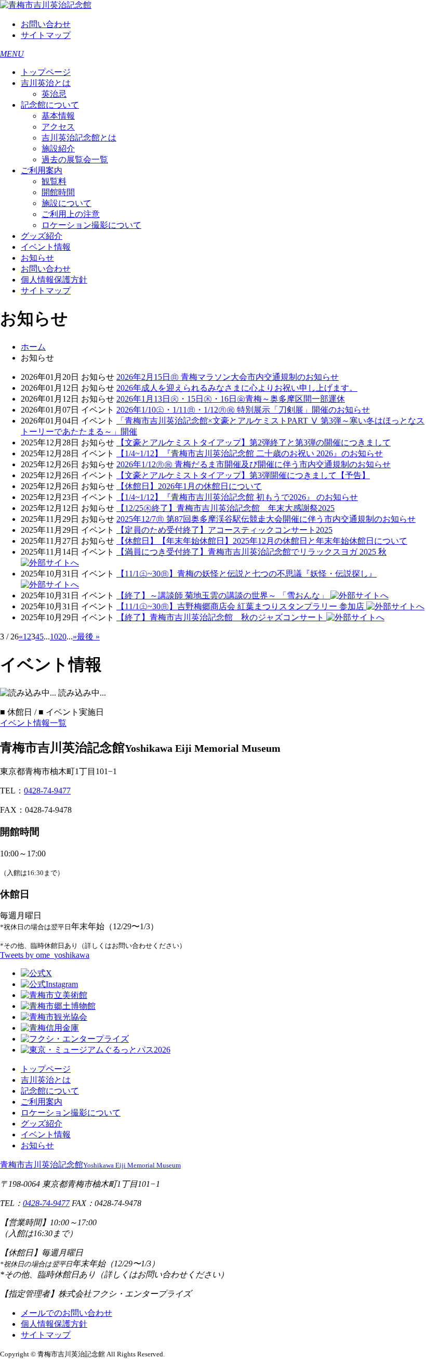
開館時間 (58, 192)
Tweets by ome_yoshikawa (44, 955)
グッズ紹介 (41, 236)
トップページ (46, 72)
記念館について (50, 104)
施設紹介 (58, 148)
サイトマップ (46, 35)
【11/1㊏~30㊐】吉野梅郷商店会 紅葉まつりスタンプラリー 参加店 (241, 606)
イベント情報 (46, 246)
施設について (66, 203)
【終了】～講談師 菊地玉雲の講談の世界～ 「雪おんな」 (223, 595)
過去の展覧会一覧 (75, 159)
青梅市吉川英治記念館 (90, 1164)
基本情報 (58, 115)
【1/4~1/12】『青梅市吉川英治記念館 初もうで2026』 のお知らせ (237, 497)
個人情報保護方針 (54, 279)
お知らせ (37, 257)
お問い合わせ (46, 24)
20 (62, 636)
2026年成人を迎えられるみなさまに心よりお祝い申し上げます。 (236, 387)
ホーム (33, 346)
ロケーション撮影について (91, 225)
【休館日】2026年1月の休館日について (189, 486)
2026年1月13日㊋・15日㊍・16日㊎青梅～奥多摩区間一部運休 (230, 398)
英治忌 (54, 93)
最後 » (88, 636)
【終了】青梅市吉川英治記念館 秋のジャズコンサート (221, 617)
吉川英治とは (46, 83)
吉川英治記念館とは (79, 137)
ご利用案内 (41, 170)
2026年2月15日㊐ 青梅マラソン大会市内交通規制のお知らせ (227, 377)
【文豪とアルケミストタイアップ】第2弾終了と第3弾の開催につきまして (253, 442)
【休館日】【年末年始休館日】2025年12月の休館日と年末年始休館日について (261, 540)
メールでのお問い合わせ (66, 1313)
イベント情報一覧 (33, 723)
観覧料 (54, 181)
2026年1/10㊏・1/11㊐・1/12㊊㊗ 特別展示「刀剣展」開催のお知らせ (243, 409)
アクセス (58, 126)
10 (54, 636)
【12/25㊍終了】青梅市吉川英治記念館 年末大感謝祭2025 (225, 508)
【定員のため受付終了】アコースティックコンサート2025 (224, 529)
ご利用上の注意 (71, 214)
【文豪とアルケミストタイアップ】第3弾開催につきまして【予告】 (243, 475)
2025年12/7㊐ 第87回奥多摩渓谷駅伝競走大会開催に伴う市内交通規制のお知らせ (266, 519)
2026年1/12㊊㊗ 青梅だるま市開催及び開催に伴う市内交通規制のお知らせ (253, 464)
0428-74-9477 (47, 790)
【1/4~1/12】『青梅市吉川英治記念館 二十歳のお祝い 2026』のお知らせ (249, 453)
